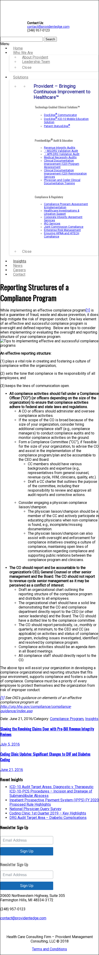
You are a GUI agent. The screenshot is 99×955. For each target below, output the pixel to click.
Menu (4, 44)
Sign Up (26, 851)
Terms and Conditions (49, 949)
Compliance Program (67, 719)
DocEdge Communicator (60, 115)
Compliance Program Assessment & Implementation (66, 206)
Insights (91, 719)
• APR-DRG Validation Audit (61, 154)
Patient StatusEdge (57, 126)
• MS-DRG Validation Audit (61, 151)
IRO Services (52, 223)
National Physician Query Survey (35, 809)
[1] (88, 310)
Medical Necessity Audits (60, 157)
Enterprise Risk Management (62, 230)
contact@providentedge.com (48, 26)
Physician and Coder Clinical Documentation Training (62, 181)
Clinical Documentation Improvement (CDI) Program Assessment (61, 164)
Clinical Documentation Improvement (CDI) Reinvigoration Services (65, 173)
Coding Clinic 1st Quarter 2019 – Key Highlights (47, 813)
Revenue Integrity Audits (59, 147)
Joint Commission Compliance (63, 226)
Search (50, 39)
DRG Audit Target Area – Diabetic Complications (48, 817)
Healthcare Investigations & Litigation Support (61, 212)
